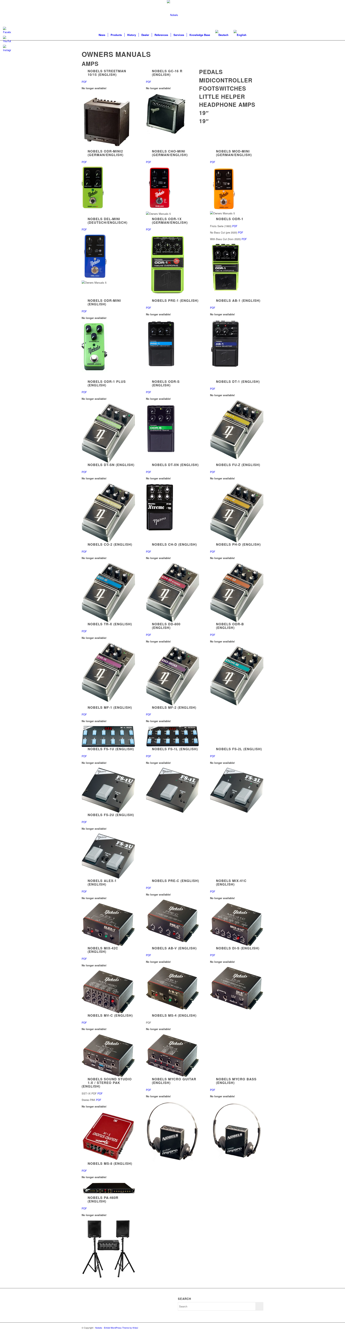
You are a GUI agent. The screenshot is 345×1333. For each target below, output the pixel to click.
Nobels (98, 1327)
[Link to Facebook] (260, 1328)
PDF (84, 82)
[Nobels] (172, 15)
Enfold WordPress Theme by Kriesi (121, 1327)
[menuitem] (102, 35)
